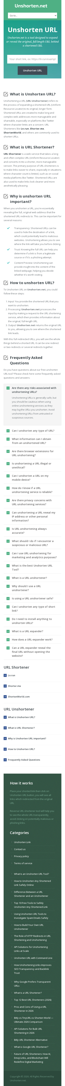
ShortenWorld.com (19, 696)
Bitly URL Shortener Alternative (30, 1039)
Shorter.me (37, 128)
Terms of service (23, 863)
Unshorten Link (22, 842)
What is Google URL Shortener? (31, 1046)
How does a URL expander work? (32, 639)
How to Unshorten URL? (21, 749)
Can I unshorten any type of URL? (33, 430)
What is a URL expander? (27, 631)
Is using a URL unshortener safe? (32, 598)
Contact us (20, 849)
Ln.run (25, 128)
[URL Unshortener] (32, 6)
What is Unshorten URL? (21, 717)
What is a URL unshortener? (29, 578)
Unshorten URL (32, 70)
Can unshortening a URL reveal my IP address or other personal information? (33, 516)
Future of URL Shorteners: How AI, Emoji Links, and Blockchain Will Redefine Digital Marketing (32, 1057)
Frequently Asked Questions (24, 759)
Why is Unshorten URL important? (27, 738)
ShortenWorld (12, 132)
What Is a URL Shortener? (28, 992)
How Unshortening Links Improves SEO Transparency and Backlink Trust (32, 969)
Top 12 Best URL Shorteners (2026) (32, 999)
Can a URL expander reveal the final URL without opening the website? (31, 651)
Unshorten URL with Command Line (33, 958)
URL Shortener (12, 153)
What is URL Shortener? (21, 727)
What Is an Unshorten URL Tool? (31, 874)
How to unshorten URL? (32, 282)
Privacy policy (21, 856)
